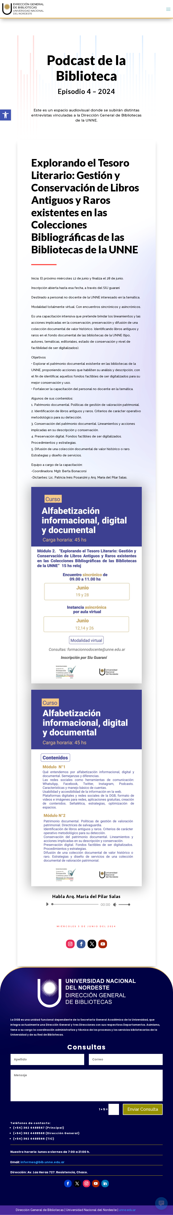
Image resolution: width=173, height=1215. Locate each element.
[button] (5, 115)
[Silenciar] (115, 904)
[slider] (123, 904)
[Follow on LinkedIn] (105, 1183)
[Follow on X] (92, 944)
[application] (86, 904)
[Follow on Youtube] (102, 944)
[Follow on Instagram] (70, 944)
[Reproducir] (47, 904)
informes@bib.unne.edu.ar (42, 1162)
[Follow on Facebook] (81, 944)
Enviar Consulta (142, 1109)
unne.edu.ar (127, 1210)
